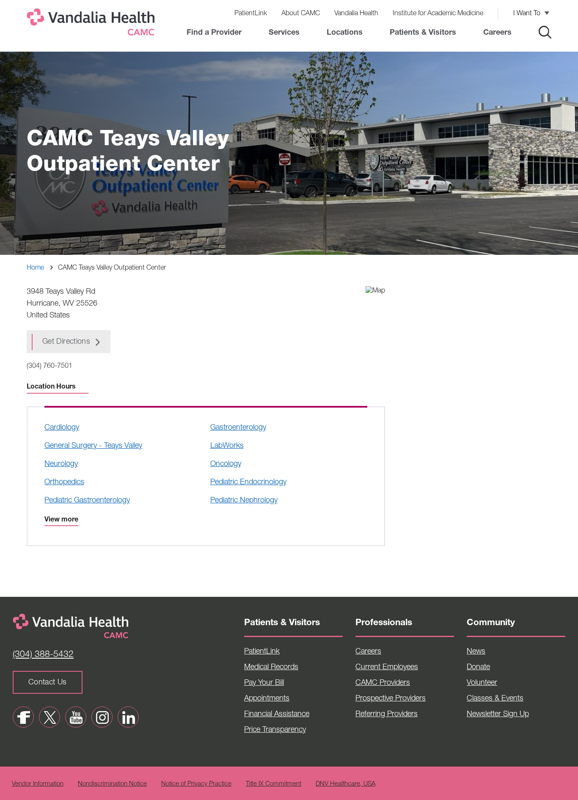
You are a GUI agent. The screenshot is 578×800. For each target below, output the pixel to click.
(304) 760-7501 (49, 366)
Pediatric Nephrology (244, 501)
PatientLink (250, 14)
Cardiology (61, 428)
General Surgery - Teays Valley (93, 446)
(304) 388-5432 (43, 655)
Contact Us (47, 683)
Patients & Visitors (423, 33)
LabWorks (227, 446)
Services (284, 33)
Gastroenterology (238, 428)
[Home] (92, 23)
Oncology (225, 464)
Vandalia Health (356, 14)
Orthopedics (64, 482)
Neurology (61, 464)
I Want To (526, 14)
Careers (497, 33)
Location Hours (51, 387)
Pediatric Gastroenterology (87, 501)
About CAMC (300, 14)
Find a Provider (214, 33)
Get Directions (66, 342)
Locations (345, 33)
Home (35, 268)
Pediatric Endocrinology (248, 482)
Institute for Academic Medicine (438, 14)
